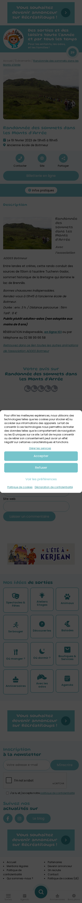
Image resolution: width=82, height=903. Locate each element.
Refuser (41, 467)
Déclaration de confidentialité (54, 487)
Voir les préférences (41, 479)
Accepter (41, 456)
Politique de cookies (20, 487)
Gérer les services (40, 448)
